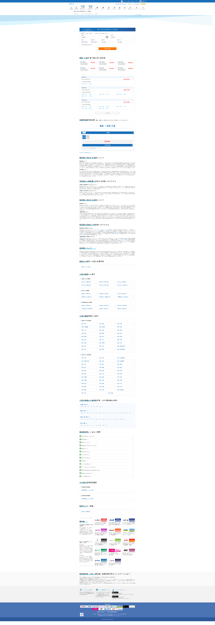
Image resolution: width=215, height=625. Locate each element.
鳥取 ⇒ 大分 (84, 330)
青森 (85, 406)
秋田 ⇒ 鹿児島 (84, 377)
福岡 (81, 425)
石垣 (106, 425)
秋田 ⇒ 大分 (102, 373)
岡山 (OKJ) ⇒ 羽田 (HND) (122, 305)
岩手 (91, 406)
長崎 (87, 425)
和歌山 (97, 419)
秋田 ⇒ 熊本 (84, 373)
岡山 (106, 419)
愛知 (127, 412)
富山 (106, 412)
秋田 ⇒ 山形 (102, 389)
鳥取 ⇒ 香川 (102, 336)
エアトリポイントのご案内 (87, 589)
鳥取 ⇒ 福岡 (102, 333)
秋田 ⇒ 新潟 (102, 383)
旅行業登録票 (110, 615)
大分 (93, 425)
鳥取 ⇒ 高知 (119, 333)
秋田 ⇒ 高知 (119, 367)
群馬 (87, 412)
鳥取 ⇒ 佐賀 (84, 333)
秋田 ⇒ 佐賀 (102, 370)
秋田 (100, 120)
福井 (112, 412)
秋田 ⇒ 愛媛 (102, 367)
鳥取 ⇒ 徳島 (119, 336)
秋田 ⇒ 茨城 (102, 386)
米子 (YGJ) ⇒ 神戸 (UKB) (104, 285)
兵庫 (90, 419)
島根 (103, 419)
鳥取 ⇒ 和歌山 (102, 342)
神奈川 (100, 412)
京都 (84, 419)
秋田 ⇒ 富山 (84, 383)
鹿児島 (100, 425)
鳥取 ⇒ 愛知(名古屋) (121, 346)
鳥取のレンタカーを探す (86, 266)
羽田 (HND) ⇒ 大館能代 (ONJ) (105, 296)
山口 (112, 419)
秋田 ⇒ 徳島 (119, 364)
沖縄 (103, 425)
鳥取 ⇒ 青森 (102, 349)
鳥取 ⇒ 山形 (84, 349)
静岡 (124, 412)
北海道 (82, 406)
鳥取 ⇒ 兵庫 (119, 323)
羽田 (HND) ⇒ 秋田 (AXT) (104, 293)
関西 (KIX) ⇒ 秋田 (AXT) (86, 293)
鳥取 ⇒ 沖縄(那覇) (85, 326)
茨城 (81, 412)
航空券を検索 (107, 145)
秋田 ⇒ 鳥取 (119, 377)
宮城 (97, 406)
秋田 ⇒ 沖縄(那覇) (120, 361)
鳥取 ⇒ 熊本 (102, 330)
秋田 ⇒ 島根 (102, 377)
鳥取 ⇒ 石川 (102, 346)
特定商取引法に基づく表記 (103, 615)
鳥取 (97, 120)
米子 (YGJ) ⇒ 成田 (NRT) (86, 285)
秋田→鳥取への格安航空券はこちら (86, 152)
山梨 (115, 412)
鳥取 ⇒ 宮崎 (119, 326)
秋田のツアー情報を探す (86, 511)
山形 (94, 406)
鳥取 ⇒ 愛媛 (84, 336)
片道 (87, 33)
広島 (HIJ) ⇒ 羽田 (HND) (86, 305)
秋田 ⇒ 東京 (84, 357)
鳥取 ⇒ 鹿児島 (102, 326)
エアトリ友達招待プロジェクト (104, 589)
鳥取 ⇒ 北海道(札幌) (121, 349)
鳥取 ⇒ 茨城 (102, 323)
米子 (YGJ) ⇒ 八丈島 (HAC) (122, 285)
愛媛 (121, 419)
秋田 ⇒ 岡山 (102, 364)
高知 (124, 419)
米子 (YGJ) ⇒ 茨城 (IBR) (121, 281)
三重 (130, 412)
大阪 (87, 419)
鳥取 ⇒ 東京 (84, 323)
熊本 (90, 425)
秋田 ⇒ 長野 (119, 380)
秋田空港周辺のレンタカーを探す (87, 498)
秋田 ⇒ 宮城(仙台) (120, 389)
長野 (118, 412)
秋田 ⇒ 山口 (84, 364)
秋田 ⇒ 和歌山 (84, 380)
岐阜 (121, 412)
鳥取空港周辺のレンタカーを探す (87, 490)
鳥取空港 (87, 136)
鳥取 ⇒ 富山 (84, 346)
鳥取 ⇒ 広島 (119, 339)
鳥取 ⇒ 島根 (84, 342)
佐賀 (84, 425)
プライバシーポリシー (117, 615)
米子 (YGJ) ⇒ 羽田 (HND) (86, 281)
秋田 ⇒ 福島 (84, 389)
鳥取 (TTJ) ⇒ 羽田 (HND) (104, 281)
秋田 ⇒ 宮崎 (119, 373)
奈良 (93, 419)
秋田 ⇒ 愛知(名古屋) (85, 361)
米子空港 (81, 171)
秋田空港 (87, 138)
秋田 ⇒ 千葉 (119, 386)
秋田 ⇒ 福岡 (84, 370)
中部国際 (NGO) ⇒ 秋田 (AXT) (122, 296)
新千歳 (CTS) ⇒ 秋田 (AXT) (87, 296)
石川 (109, 412)
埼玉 (90, 412)
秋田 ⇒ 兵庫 (102, 380)
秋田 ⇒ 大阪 (102, 357)
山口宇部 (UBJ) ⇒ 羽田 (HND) (87, 308)
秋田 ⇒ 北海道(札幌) (121, 357)
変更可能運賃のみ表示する (87, 44)
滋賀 (81, 419)
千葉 (93, 412)
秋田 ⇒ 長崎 (119, 370)
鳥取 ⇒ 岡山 (84, 339)
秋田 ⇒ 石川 (119, 383)
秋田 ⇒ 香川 (84, 367)
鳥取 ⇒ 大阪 (119, 342)
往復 (83, 33)
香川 (118, 419)
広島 (109, 419)
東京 (96, 412)
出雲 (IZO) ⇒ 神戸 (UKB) (104, 305)
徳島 (115, 419)
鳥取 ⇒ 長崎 (119, 330)
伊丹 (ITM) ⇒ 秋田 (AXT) (121, 293)
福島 (100, 406)
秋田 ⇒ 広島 (102, 361)
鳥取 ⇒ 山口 (102, 339)
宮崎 (96, 425)
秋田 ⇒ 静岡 (84, 386)
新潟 (103, 412)
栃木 (84, 412)
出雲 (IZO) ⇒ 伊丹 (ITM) (104, 308)
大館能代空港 (82, 213)
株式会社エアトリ (104, 611)
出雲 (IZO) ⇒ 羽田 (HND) (121, 308)
